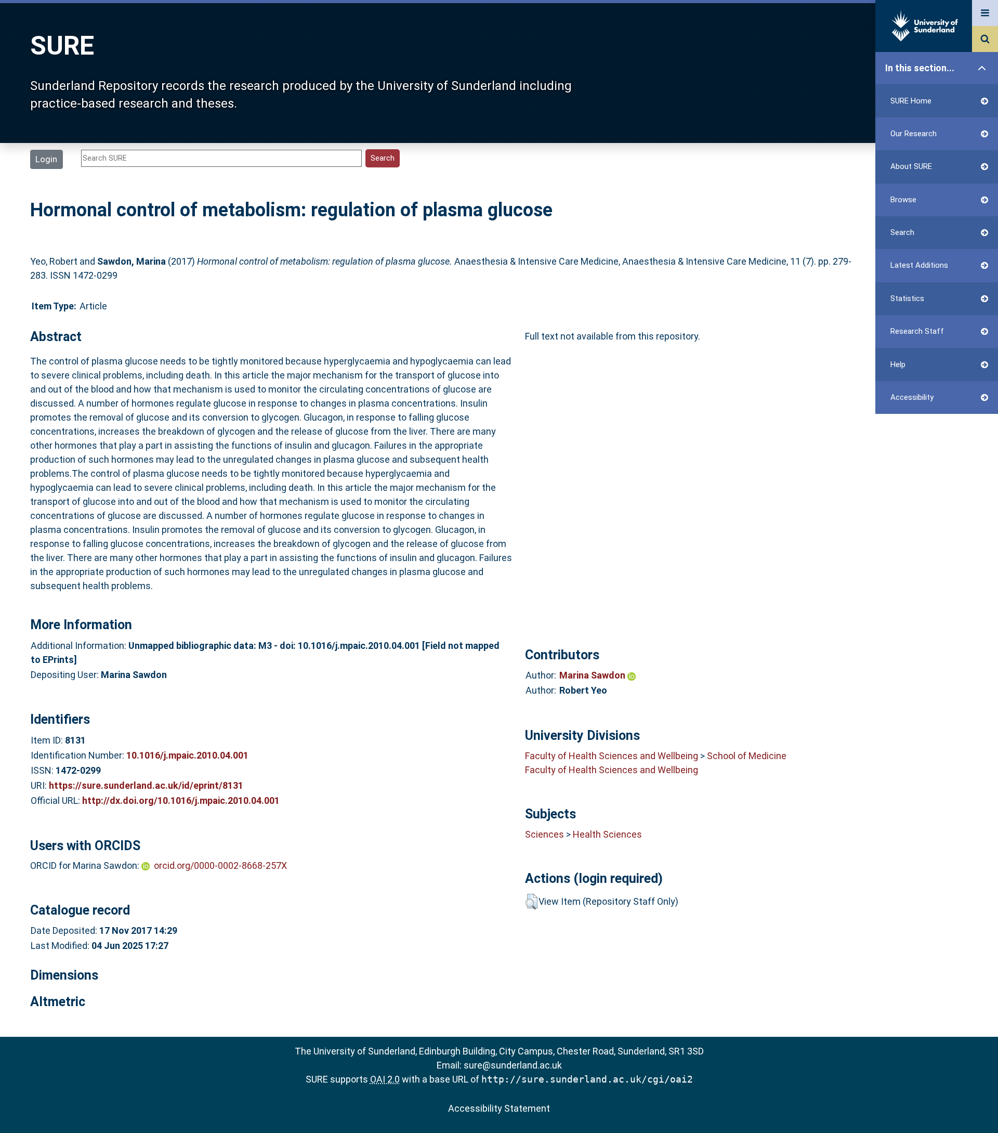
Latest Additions (919, 265)
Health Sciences (607, 834)
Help (897, 364)
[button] (531, 901)
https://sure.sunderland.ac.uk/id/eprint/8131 (146, 785)
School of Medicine (746, 755)
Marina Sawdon (593, 675)
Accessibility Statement (499, 1108)
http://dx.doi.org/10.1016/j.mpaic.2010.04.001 (181, 800)
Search (902, 232)
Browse (903, 199)
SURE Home (910, 101)
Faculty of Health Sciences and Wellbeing (611, 755)
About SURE (911, 166)
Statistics (907, 298)
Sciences (544, 834)
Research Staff (917, 331)
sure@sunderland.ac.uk (513, 1065)
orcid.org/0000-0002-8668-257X (220, 865)
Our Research (913, 133)
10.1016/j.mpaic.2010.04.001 (187, 755)
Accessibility (912, 397)
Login (46, 159)
